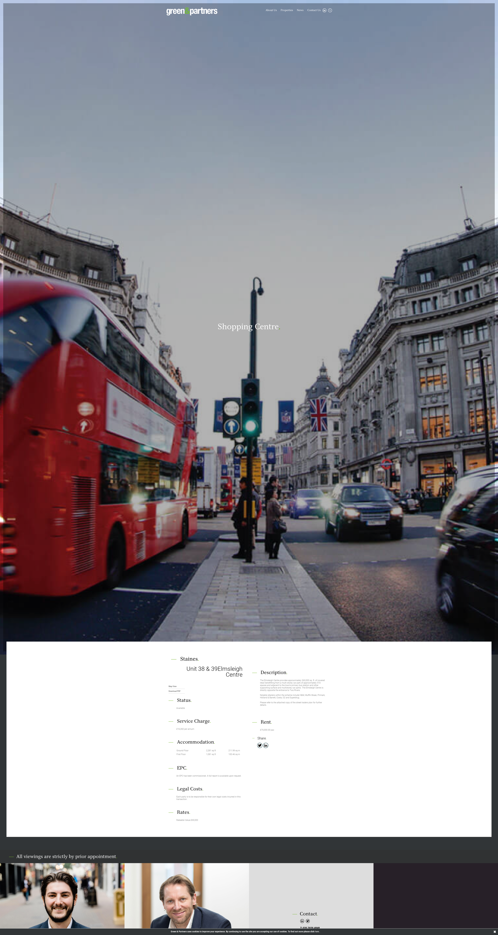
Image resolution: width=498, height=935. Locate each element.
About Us (271, 10)
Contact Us (314, 10)
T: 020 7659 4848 (310, 928)
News (300, 10)
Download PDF (175, 691)
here (317, 931)
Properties (287, 10)
